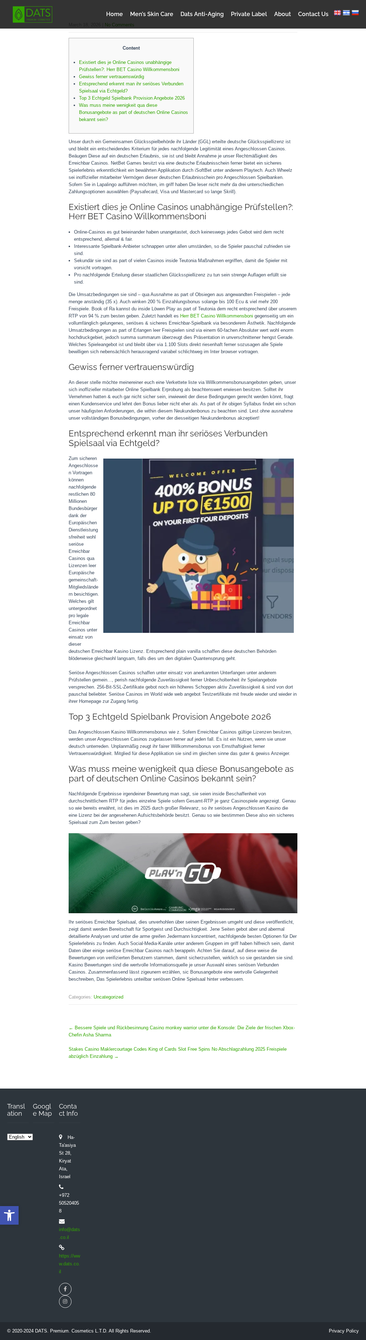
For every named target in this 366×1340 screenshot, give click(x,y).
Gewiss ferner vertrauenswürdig (111, 76)
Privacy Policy (344, 1331)
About (282, 14)
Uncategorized (108, 997)
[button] (9, 1215)
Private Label (249, 14)
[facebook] (65, 1289)
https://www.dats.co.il (69, 1263)
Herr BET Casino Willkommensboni (216, 316)
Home (114, 14)
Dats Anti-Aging (202, 14)
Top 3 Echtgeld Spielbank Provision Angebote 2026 (132, 98)
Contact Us (313, 14)
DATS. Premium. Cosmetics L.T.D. (72, 1331)
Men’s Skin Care (151, 14)
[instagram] (65, 1301)
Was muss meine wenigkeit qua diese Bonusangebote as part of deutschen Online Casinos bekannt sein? (133, 112)
